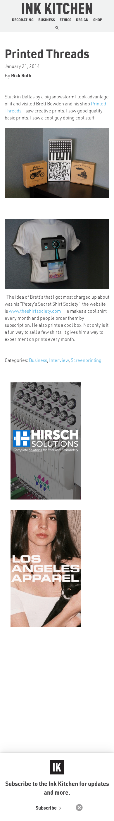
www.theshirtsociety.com (35, 311)
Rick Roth (21, 75)
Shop (97, 19)
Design (82, 19)
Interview (59, 360)
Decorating (23, 19)
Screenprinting (86, 360)
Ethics (65, 19)
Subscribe (47, 808)
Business (46, 19)
